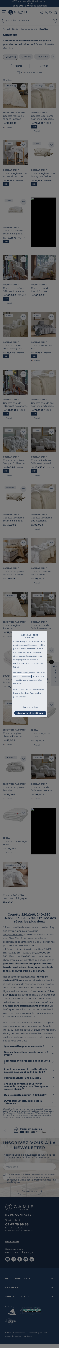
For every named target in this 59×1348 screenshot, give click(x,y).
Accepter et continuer (30, 713)
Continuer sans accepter (29, 636)
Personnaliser (30, 707)
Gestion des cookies (22, 676)
